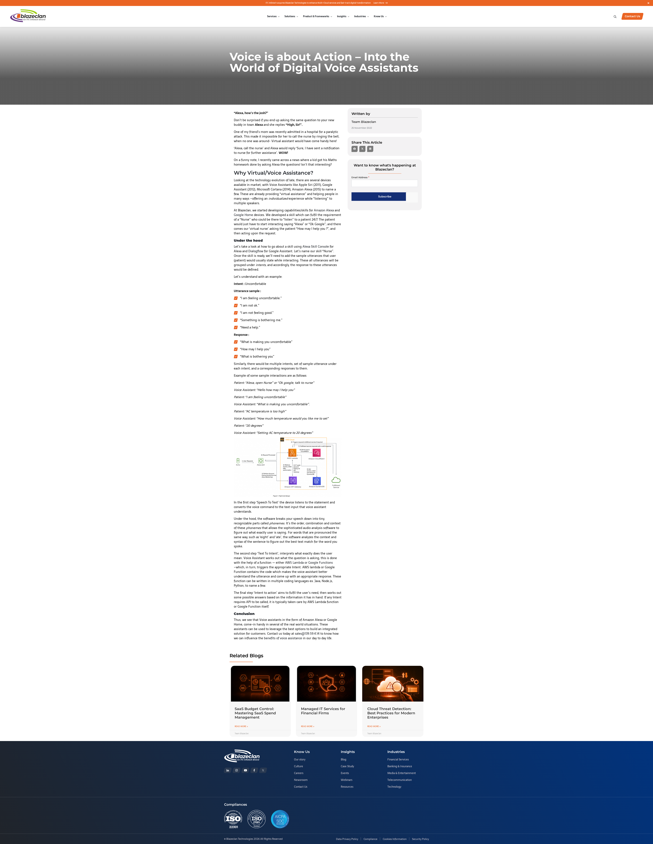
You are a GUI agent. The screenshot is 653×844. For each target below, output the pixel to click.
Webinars (346, 780)
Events (345, 773)
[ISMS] (256, 819)
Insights (341, 16)
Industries (360, 16)
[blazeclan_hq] (263, 770)
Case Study (347, 766)
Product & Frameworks (316, 16)
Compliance (370, 839)
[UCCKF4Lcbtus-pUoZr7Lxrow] (245, 770)
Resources (347, 787)
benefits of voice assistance (283, 638)
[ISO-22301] (233, 819)
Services (272, 16)
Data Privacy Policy (347, 839)
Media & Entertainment (401, 773)
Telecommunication (399, 780)
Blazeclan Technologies (239, 839)
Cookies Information (395, 839)
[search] (615, 16)
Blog (343, 759)
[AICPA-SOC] (280, 819)
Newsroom (301, 780)
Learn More (378, 3)
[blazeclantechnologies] (236, 770)
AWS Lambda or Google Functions (309, 562)
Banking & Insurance (399, 766)
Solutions (289, 16)
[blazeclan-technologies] (227, 770)
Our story (299, 759)
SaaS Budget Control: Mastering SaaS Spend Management (255, 713)
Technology (394, 787)
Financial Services (398, 759)
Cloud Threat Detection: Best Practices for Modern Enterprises (391, 713)
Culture (298, 766)
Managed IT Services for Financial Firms (323, 711)
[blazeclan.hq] (254, 770)
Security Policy (420, 839)
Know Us (379, 16)
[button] (354, 149)
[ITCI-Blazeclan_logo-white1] (242, 751)
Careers (298, 773)
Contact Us (300, 787)
